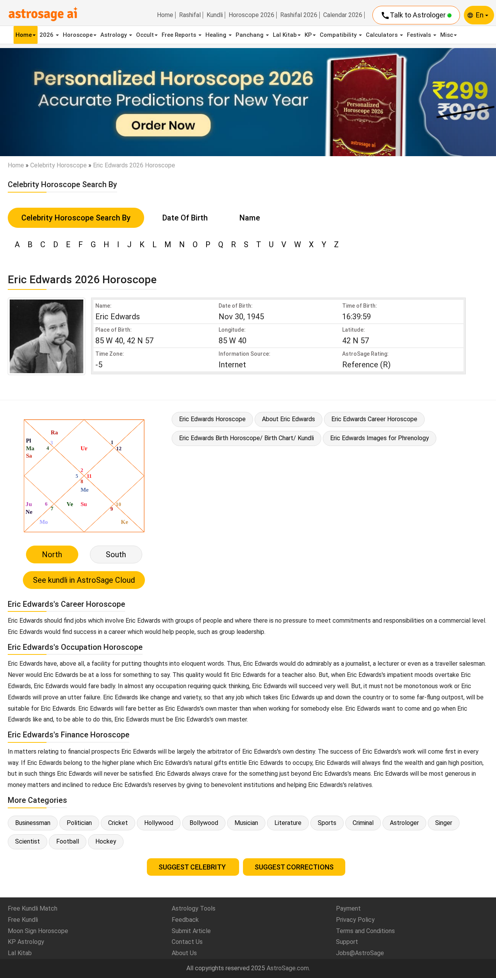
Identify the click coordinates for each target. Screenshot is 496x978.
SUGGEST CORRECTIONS (294, 867)
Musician (246, 822)
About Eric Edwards (288, 419)
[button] (37, 102)
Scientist (27, 841)
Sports (327, 822)
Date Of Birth (185, 217)
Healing (216, 34)
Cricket (118, 822)
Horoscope (78, 34)
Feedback (185, 919)
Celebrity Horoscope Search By (76, 217)
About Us (184, 953)
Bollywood (203, 822)
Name (249, 217)
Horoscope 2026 (251, 15)
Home (165, 15)
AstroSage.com (288, 968)
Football (67, 841)
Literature (287, 822)
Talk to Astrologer (414, 15)
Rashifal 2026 (298, 15)
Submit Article (191, 931)
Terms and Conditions (365, 931)
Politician (79, 822)
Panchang (250, 34)
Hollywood (158, 822)
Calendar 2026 (342, 15)
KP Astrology (26, 941)
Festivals (419, 34)
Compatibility (339, 34)
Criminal (363, 822)
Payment (348, 908)
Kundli (215, 15)
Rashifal (190, 15)
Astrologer (404, 822)
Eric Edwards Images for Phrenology (379, 438)
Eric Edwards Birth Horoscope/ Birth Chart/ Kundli (246, 438)
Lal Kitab (285, 34)
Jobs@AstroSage (360, 953)
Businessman (32, 822)
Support (347, 941)
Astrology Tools (193, 908)
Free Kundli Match (32, 908)
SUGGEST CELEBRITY (192, 867)
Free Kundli (23, 919)
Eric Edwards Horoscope (212, 419)
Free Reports (180, 34)
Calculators (382, 34)
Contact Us (187, 941)
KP (308, 34)
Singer (443, 822)
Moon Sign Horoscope (38, 931)
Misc (446, 34)
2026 (47, 34)
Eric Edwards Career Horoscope (374, 419)
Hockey (105, 841)
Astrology (114, 34)
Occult (145, 34)
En (480, 15)
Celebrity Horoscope (58, 165)
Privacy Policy (355, 919)
